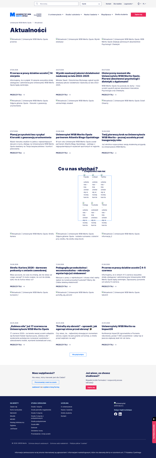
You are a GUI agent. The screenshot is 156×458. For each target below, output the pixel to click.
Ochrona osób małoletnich (59, 443)
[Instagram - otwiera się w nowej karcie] (85, 214)
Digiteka (13, 425)
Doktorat (34, 427)
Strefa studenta (121, 14)
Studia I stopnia (36, 407)
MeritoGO (13, 413)
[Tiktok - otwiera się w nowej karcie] (104, 214)
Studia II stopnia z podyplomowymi (37, 417)
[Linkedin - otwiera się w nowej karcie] (94, 186)
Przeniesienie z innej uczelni (40, 434)
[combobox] (90, 4)
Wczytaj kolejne (78, 354)
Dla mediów (118, 4)
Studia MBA (35, 424)
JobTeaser (13, 429)
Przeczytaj (16, 95)
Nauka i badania (90, 14)
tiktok (137, 414)
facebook (115, 414)
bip (143, 414)
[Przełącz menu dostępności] (139, 3)
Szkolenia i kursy (37, 431)
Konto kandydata (16, 410)
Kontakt (108, 4)
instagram (129, 414)
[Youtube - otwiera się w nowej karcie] (94, 214)
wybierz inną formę (51, 387)
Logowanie (128, 4)
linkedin (120, 414)
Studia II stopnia (36, 413)
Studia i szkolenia (73, 14)
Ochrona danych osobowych (38, 443)
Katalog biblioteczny (17, 422)
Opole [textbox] (84, 4)
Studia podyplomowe (38, 421)
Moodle (12, 416)
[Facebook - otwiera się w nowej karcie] (86, 186)
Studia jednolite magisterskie (41, 410)
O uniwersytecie (54, 14)
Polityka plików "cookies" (78, 443)
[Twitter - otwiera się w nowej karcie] (103, 186)
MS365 (12, 419)
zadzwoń (36, 387)
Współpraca (106, 14)
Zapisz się (138, 14)
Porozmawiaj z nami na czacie (45, 382)
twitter (124, 414)
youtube (133, 414)
